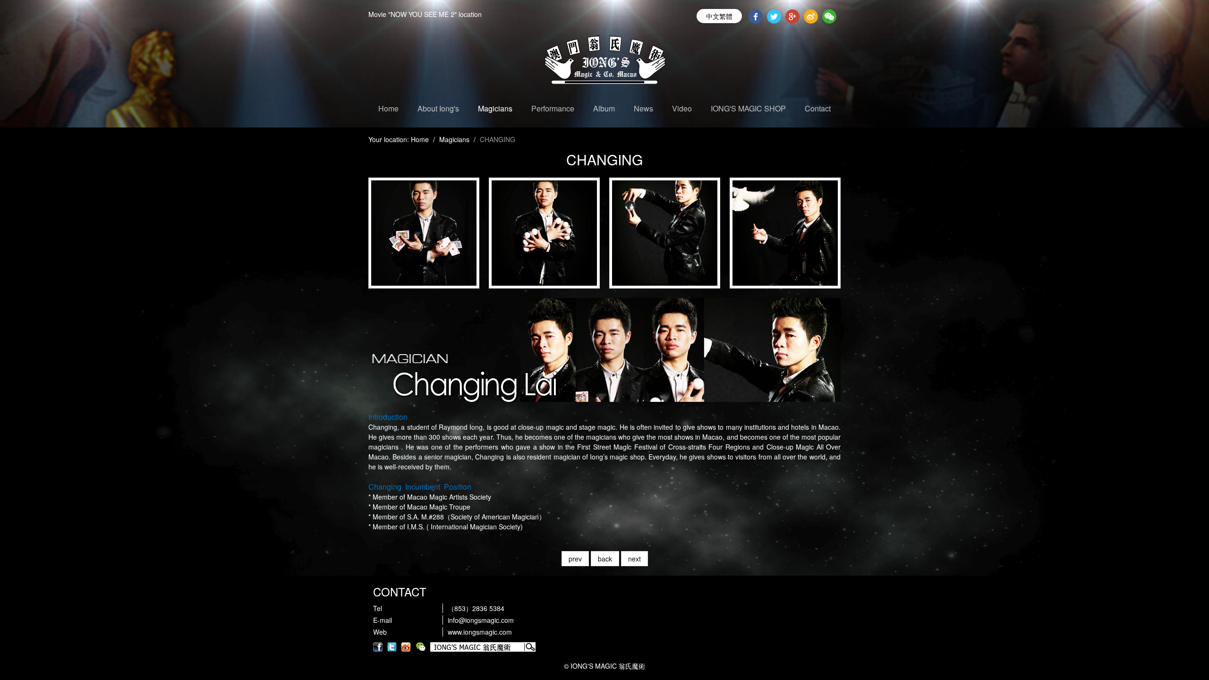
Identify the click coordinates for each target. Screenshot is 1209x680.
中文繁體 (719, 16)
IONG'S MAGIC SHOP (748, 108)
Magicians (495, 108)
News (643, 108)
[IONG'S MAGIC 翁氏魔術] (604, 63)
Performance (552, 108)
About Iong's (438, 108)
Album (604, 108)
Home (388, 108)
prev (575, 558)
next (634, 558)
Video (682, 108)
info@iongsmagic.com (481, 620)
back (605, 558)
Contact (818, 108)
